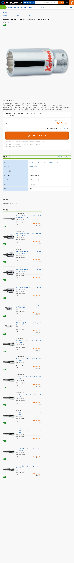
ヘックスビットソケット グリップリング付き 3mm (28, 342)
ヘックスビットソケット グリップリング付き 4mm (28, 359)
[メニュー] (67, 3)
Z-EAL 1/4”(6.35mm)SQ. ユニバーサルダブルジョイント (28, 306)
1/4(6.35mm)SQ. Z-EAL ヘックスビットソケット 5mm (28, 270)
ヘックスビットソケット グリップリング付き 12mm (28, 467)
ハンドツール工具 (14, 16)
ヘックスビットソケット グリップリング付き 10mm (28, 449)
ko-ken (10, 22)
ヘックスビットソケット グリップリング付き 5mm (28, 377)
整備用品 (5, 16)
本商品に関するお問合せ (63, 157)
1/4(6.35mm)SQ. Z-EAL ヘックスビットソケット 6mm (28, 288)
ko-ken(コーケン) (34, 166)
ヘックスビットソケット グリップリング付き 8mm (28, 431)
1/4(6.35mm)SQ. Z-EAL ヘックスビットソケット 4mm (28, 252)
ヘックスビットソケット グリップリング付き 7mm (28, 413)
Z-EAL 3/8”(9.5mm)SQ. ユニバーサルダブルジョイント (28, 324)
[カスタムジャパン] (11, 2)
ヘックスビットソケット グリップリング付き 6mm (28, 395)
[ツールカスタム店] (2, 7)
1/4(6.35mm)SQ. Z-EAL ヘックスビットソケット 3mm (28, 234)
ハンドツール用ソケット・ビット (31, 16)
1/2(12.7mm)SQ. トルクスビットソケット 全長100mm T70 (28, 216)
